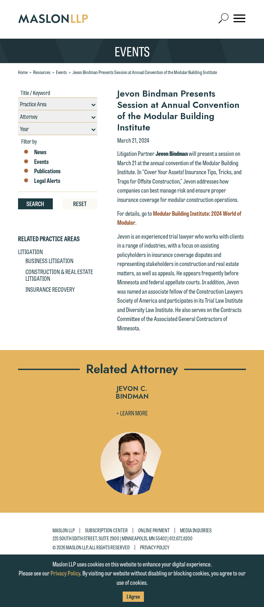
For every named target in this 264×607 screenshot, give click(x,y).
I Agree (133, 596)
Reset (80, 203)
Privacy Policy (154, 547)
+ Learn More (132, 412)
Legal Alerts (47, 180)
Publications (47, 171)
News (40, 152)
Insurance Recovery (50, 289)
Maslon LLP (63, 530)
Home (23, 72)
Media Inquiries (196, 530)
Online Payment (154, 530)
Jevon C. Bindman (132, 393)
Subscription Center (106, 530)
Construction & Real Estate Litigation (59, 275)
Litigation (30, 251)
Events (61, 72)
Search (35, 203)
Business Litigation (49, 260)
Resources (42, 72)
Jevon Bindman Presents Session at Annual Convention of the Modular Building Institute (144, 72)
